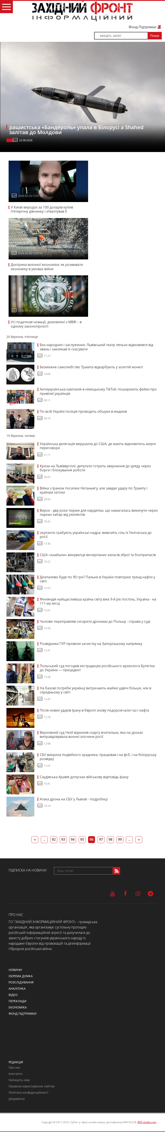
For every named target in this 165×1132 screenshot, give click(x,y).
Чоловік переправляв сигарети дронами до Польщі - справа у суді (95, 621)
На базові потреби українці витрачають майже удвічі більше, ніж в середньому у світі (95, 690)
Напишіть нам (19, 1080)
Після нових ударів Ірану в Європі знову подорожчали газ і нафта (94, 710)
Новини (15, 970)
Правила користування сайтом (31, 1086)
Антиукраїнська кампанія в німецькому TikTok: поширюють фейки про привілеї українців (98, 391)
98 (110, 839)
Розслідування (21, 982)
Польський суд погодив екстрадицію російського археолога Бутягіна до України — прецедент (97, 668)
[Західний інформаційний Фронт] (82, 11)
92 (54, 839)
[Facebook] (125, 893)
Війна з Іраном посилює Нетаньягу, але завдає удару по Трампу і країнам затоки (93, 490)
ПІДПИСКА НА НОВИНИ (28, 870)
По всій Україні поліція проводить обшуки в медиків (83, 411)
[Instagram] (138, 893)
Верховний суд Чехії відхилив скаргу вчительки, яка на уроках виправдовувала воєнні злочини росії (91, 734)
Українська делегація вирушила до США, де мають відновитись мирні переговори (98, 445)
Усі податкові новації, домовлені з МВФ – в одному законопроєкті (46, 324)
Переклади (17, 1001)
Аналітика (17, 988)
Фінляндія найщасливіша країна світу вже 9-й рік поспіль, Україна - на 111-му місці (98, 601)
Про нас (14, 1067)
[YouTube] (112, 893)
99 (120, 839)
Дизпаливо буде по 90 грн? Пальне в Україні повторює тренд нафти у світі (97, 579)
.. (44, 839)
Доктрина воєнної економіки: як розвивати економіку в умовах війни (47, 266)
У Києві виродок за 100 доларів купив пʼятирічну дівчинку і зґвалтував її (42, 209)
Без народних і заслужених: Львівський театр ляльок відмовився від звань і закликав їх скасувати (96, 346)
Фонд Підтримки (143, 27)
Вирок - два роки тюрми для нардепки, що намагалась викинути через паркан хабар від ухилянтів (99, 512)
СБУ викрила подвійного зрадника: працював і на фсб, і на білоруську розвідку (98, 756)
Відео (13, 995)
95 (82, 839)
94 (73, 839)
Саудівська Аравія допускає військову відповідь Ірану (84, 777)
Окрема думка (21, 976)
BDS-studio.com (147, 1122)
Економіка (18, 1007)
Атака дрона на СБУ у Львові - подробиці (74, 799)
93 (63, 839)
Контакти (15, 1074)
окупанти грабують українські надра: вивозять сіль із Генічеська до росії (96, 534)
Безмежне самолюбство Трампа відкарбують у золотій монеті (91, 367)
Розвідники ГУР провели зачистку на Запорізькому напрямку (91, 643)
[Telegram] (150, 893)
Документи (17, 1099)
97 (101, 839)
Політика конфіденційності (28, 1092)
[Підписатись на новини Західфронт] (116, 871)
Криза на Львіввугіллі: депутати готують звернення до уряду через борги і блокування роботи (95, 468)
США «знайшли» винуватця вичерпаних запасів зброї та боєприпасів (98, 554)
